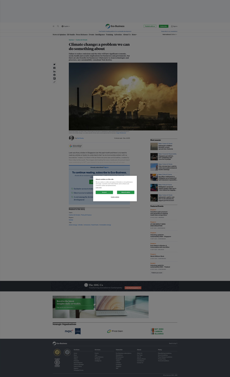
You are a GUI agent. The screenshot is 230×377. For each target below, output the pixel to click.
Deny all (104, 192)
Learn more (99, 187)
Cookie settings (115, 197)
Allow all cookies (125, 192)
